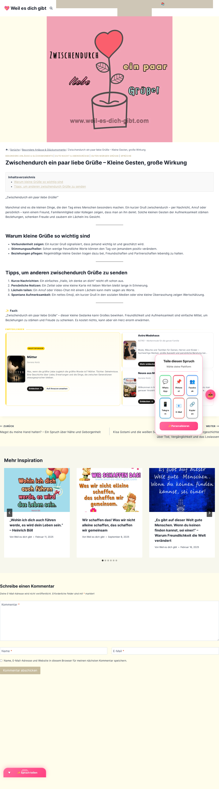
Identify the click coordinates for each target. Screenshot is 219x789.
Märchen (125, 12)
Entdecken (35, 388)
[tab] (103, 560)
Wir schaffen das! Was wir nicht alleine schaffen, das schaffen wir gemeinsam (108, 525)
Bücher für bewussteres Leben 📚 (141, 4)
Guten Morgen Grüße (105, 156)
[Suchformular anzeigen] (51, 8)
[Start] (6, 149)
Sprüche (126, 156)
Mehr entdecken (149, 364)
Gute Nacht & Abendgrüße (72, 156)
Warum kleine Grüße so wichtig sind (38, 182)
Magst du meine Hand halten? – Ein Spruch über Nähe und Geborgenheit (50, 429)
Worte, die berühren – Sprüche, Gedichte (86, 4)
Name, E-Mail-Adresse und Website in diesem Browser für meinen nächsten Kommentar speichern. (65, 660)
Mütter (32, 357)
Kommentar (11, 604)
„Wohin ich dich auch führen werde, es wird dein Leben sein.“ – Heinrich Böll (36, 525)
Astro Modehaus (148, 335)
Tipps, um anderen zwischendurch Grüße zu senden (50, 186)
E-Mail (118, 651)
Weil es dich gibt (23, 536)
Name (7, 651)
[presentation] (37, 490)
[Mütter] (63, 369)
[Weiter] (209, 513)
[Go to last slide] (9, 513)
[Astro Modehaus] (167, 350)
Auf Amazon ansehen (57, 388)
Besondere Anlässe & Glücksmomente (29, 156)
